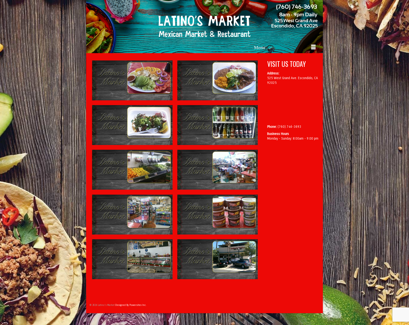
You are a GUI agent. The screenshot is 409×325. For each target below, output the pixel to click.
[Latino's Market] (204, 26)
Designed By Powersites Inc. (131, 305)
